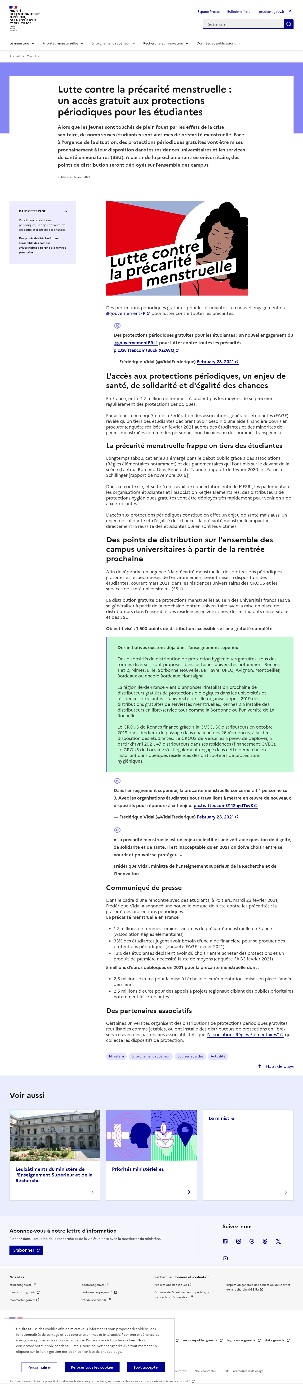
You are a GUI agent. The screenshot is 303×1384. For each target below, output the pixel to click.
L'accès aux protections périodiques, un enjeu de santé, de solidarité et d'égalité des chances (42, 225)
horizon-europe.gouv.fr (97, 1292)
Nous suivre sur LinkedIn (225, 1241)
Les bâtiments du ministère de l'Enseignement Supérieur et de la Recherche (54, 1175)
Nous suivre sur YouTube (225, 1258)
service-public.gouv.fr (200, 1340)
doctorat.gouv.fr (92, 1285)
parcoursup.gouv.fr (22, 1292)
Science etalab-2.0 (177, 1381)
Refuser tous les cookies (92, 1367)
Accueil (14, 56)
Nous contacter (206, 1371)
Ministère (33, 56)
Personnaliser (39, 1367)
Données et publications (216, 43)
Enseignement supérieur (110, 43)
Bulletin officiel (239, 11)
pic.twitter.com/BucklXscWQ (144, 350)
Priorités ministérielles (60, 43)
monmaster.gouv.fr (22, 1300)
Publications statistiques (170, 1285)
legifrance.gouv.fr (241, 1340)
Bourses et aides (190, 1056)
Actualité (218, 1056)
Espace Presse (209, 11)
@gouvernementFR (126, 313)
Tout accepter (146, 1367)
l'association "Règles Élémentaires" (243, 1034)
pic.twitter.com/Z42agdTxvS (223, 805)
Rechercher (289, 24)
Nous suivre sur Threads (265, 1241)
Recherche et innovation (163, 43)
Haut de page (279, 1066)
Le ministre (221, 1118)
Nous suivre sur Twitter (278, 1241)
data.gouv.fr (275, 1340)
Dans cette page (32, 211)
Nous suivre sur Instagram (238, 1241)
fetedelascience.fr (93, 1300)
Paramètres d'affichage (247, 1371)
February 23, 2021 (215, 361)
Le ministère (19, 43)
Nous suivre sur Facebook (252, 1241)
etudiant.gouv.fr (272, 11)
